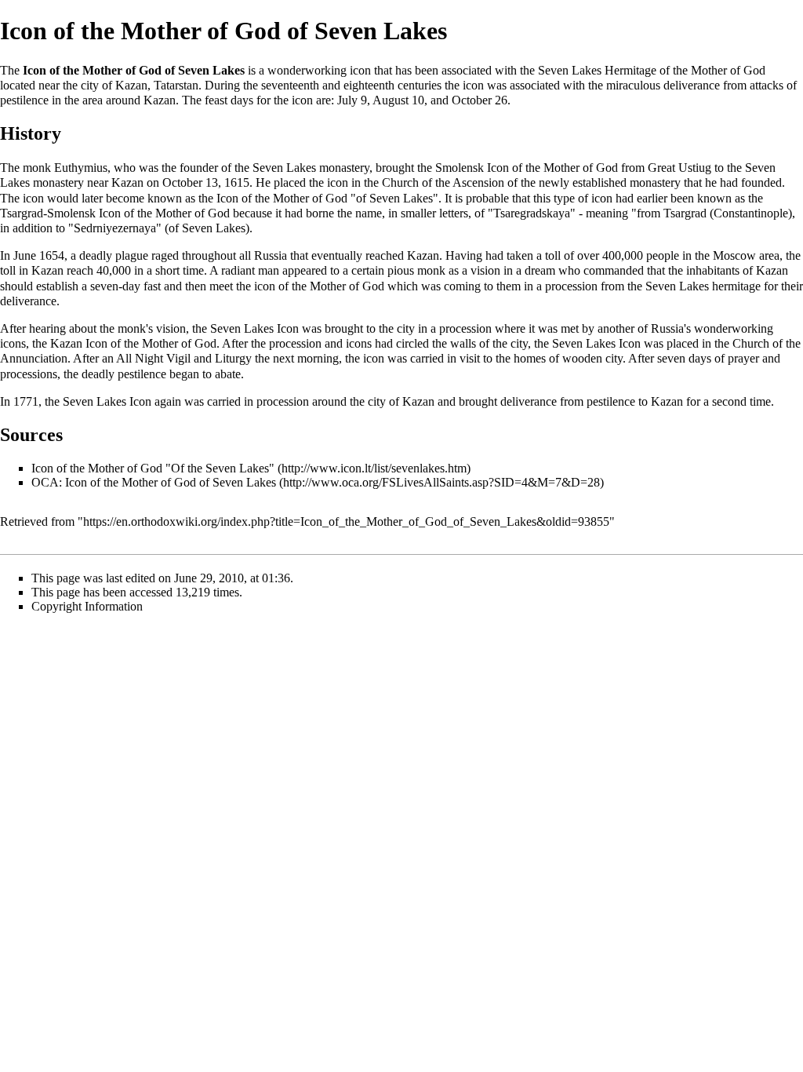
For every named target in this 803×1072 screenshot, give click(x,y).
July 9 (352, 100)
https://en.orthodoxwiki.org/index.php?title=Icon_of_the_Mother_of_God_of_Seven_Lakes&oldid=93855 (346, 521)
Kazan (131, 85)
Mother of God (580, 167)
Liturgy (233, 358)
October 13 (190, 182)
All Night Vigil (153, 358)
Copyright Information (87, 606)
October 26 (479, 100)
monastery (344, 167)
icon (360, 70)
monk (37, 167)
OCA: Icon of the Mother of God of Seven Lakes (153, 482)
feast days (229, 100)
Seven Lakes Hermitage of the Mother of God (651, 70)
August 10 (398, 100)
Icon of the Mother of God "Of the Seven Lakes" (152, 468)
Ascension (478, 182)
